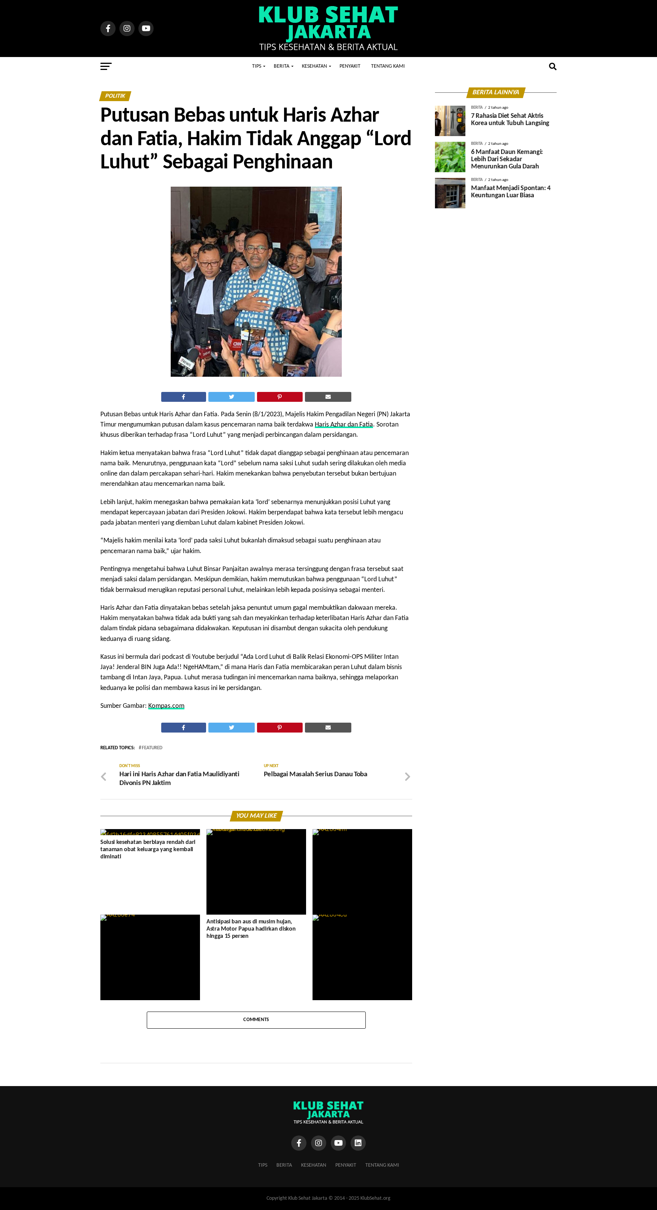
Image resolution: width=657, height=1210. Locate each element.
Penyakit (350, 66)
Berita (281, 66)
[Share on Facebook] (183, 397)
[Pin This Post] (280, 397)
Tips (256, 66)
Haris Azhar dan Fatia (344, 425)
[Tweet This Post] (231, 397)
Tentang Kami (388, 66)
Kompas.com (166, 706)
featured (152, 748)
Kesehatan (314, 66)
